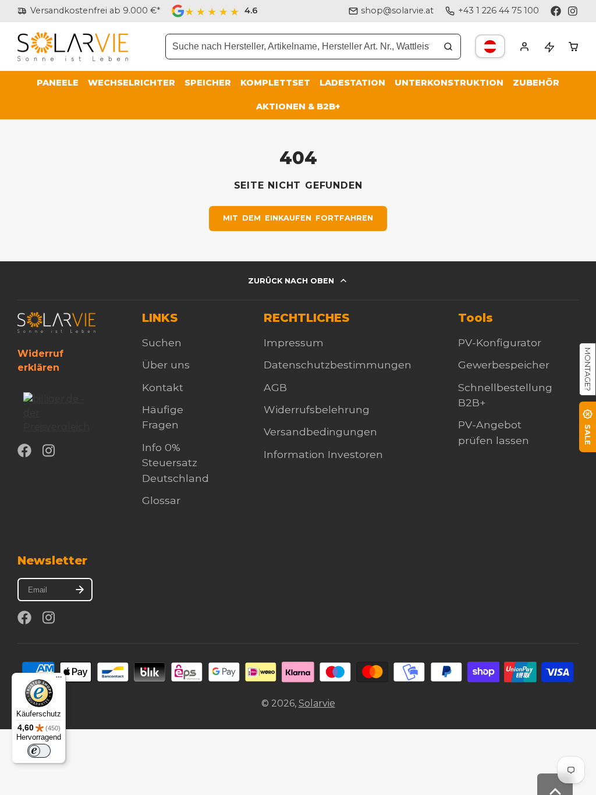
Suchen (162, 342)
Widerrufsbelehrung (317, 409)
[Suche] (448, 46)
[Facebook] (556, 11)
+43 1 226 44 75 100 (498, 10)
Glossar (161, 500)
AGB (275, 387)
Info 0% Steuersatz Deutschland (175, 462)
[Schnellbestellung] (549, 46)
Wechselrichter (131, 82)
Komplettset (275, 82)
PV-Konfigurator (499, 342)
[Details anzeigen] (56, 322)
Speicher (208, 82)
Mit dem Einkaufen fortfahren (298, 218)
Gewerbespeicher (503, 365)
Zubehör (536, 82)
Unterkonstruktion (449, 82)
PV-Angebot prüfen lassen (493, 432)
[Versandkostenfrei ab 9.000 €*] (88, 11)
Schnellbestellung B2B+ (505, 395)
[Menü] (59, 680)
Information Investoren (323, 454)
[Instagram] (573, 11)
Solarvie (317, 703)
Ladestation (352, 82)
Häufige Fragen (162, 417)
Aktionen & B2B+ (298, 106)
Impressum (294, 342)
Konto (524, 46)
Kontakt (162, 387)
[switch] (39, 751)
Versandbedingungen (320, 431)
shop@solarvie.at (397, 10)
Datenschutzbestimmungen (337, 365)
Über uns (166, 365)
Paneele (58, 82)
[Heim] (72, 47)
